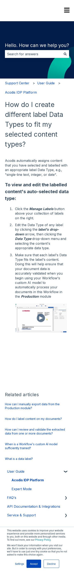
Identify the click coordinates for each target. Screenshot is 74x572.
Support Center (17, 83)
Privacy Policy (43, 539)
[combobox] (33, 54)
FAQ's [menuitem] (11, 498)
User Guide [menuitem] (15, 471)
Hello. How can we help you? (37, 45)
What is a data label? (19, 458)
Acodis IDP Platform (21, 92)
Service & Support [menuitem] (21, 515)
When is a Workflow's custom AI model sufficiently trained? (31, 446)
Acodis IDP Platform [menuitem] (28, 480)
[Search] (65, 54)
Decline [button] (51, 563)
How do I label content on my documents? (33, 418)
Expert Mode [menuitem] (22, 489)
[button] (65, 471)
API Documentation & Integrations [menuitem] (33, 506)
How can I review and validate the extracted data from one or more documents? (35, 431)
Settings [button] (19, 563)
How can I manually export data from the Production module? (32, 406)
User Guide (46, 83)
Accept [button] (34, 563)
